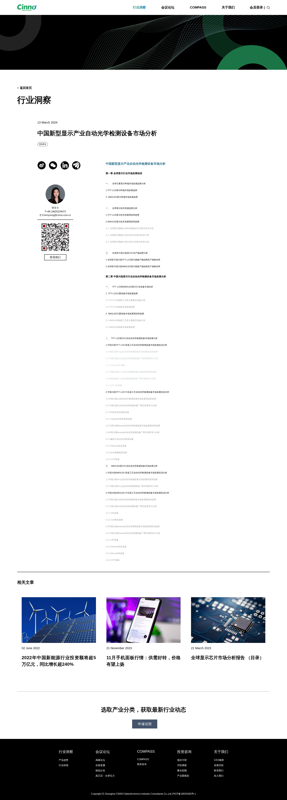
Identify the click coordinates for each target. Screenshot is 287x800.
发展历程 (218, 765)
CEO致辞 (219, 760)
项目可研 (182, 760)
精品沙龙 (100, 770)
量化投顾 (182, 770)
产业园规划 (183, 775)
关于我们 (228, 7)
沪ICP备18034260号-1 (184, 794)
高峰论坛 (100, 760)
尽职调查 (182, 765)
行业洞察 (139, 7)
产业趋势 (63, 760)
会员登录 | (257, 7)
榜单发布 (142, 764)
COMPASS (198, 7)
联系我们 (55, 257)
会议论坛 (167, 7)
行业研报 (63, 765)
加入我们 (218, 775)
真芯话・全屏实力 (105, 775)
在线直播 (100, 765)
